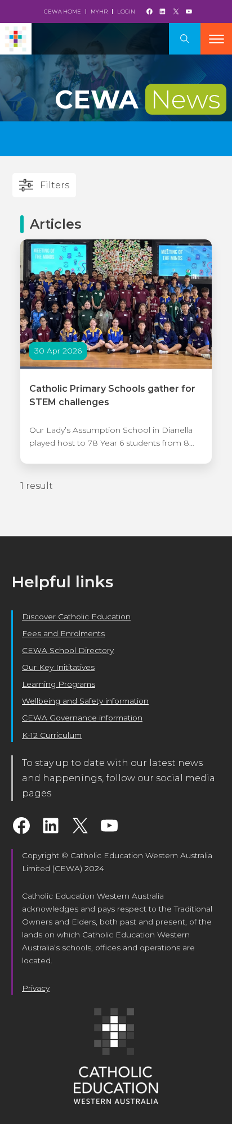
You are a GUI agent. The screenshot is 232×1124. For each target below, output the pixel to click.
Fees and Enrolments (63, 633)
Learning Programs (58, 683)
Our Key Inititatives (58, 667)
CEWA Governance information (82, 717)
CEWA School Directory (68, 650)
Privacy (36, 988)
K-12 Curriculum (52, 735)
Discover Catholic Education (76, 616)
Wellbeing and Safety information (85, 700)
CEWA (138, 99)
